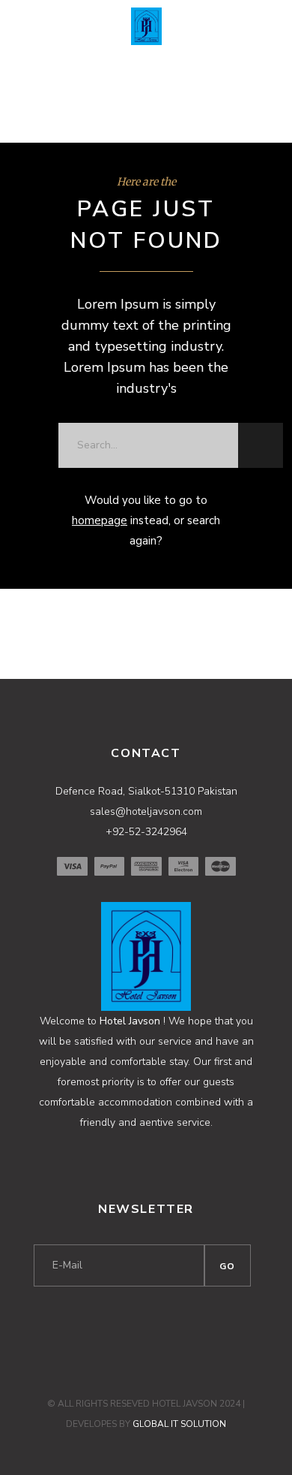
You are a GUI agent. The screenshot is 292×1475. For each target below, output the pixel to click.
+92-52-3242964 (146, 832)
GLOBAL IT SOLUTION (179, 1424)
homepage (99, 520)
